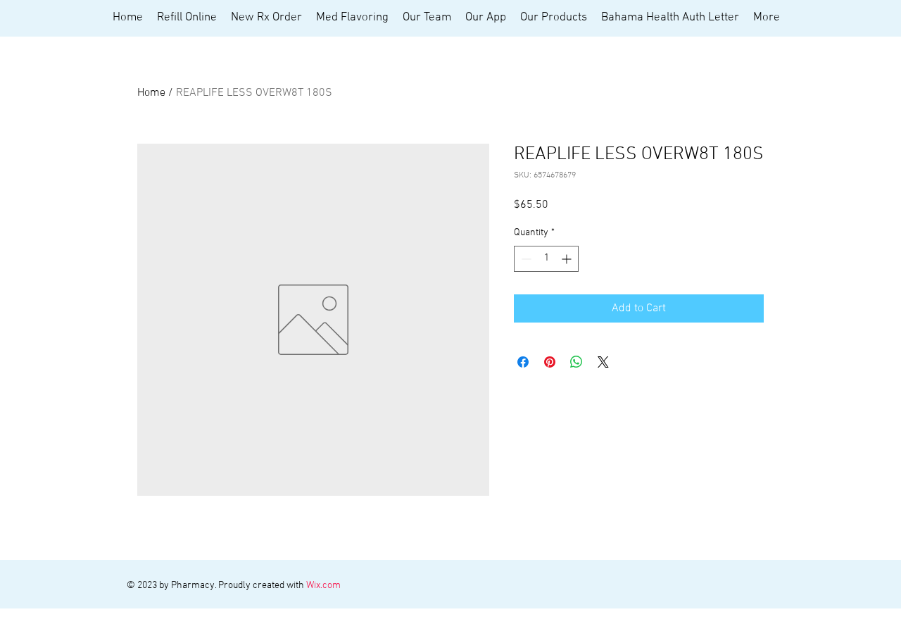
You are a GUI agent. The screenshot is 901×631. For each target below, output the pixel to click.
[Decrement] (525, 258)
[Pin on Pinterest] (549, 362)
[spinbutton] (546, 258)
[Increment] (567, 258)
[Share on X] (603, 362)
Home (151, 93)
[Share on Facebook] (523, 362)
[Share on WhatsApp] (576, 362)
